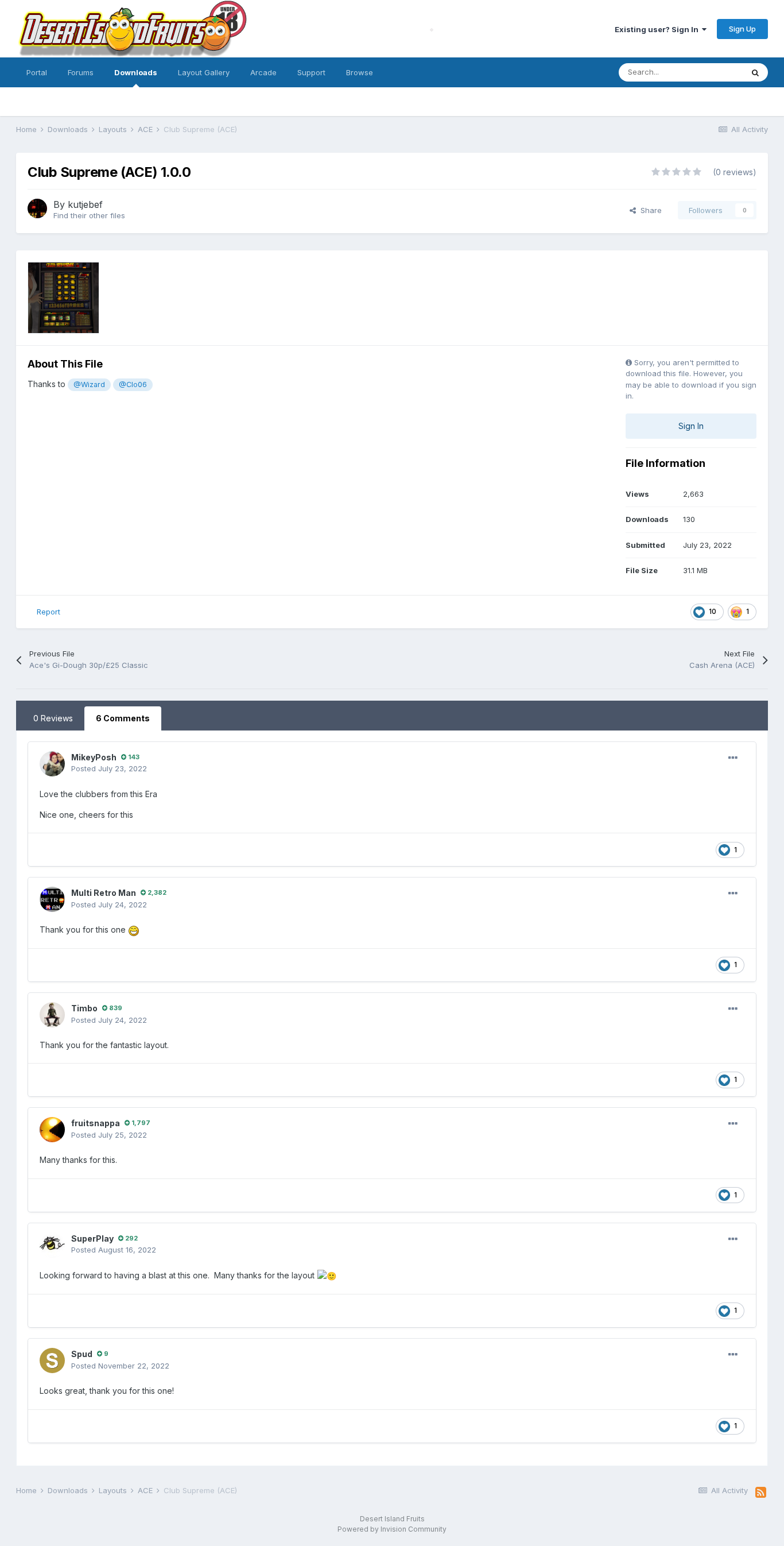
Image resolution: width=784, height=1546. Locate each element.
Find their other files (89, 215)
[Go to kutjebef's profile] (37, 208)
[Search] (755, 72)
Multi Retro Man (103, 893)
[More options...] (732, 758)
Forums (81, 72)
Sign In (691, 426)
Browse (359, 72)
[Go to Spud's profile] (52, 1360)
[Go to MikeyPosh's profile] (52, 763)
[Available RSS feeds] (761, 1493)
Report (48, 611)
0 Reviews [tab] (53, 718)
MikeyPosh (94, 757)
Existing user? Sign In (658, 29)
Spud (81, 1354)
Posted (109, 768)
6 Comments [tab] (123, 718)
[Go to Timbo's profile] (52, 1014)
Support (311, 72)
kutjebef (85, 204)
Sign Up (742, 28)
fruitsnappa (95, 1123)
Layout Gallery (204, 72)
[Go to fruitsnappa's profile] (52, 1129)
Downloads (135, 72)
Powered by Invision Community (392, 1529)
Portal (36, 72)
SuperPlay (92, 1238)
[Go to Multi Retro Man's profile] (52, 899)
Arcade (263, 72)
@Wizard (89, 384)
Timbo (84, 1008)
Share (649, 210)
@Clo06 (133, 384)
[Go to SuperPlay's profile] (52, 1245)
